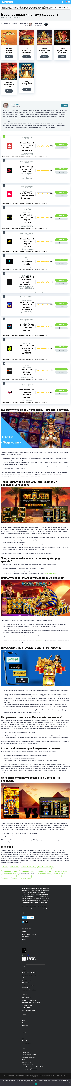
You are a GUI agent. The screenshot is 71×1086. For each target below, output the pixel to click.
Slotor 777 (24, 1040)
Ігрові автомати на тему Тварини (39, 875)
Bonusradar (34, 1069)
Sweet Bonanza (25, 1025)
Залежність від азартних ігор (29, 1000)
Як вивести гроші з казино (29, 972)
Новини (24, 970)
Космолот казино (26, 1043)
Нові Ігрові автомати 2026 (26, 878)
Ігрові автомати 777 (14, 866)
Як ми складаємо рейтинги (29, 934)
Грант (23, 977)
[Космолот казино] (9, 307)
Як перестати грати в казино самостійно (32, 1002)
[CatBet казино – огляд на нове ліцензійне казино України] (9, 284)
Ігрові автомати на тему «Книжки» (9, 868)
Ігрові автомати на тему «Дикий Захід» (46, 866)
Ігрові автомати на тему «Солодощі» (44, 871)
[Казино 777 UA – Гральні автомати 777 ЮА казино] (9, 173)
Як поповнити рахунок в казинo (30, 975)
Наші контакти (25, 936)
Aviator (23, 1020)
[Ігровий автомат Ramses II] (9, 45)
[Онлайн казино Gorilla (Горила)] (9, 351)
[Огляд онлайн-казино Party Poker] (9, 394)
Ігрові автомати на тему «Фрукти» (44, 873)
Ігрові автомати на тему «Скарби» (27, 871)
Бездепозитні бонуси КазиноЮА (30, 990)
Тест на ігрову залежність (28, 1010)
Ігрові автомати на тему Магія (24, 875)
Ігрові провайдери (26, 980)
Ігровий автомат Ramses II (8, 50)
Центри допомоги (26, 1007)
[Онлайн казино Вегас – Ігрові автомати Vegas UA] (9, 328)
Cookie (23, 1059)
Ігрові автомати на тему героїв (8, 875)
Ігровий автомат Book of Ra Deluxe (27, 50)
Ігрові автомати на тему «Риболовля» (9, 871)
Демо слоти (4, 866)
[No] (69, 1082)
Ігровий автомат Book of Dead (27, 83)
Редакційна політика (27, 1052)
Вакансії (24, 939)
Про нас (24, 931)
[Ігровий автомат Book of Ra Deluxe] (26, 45)
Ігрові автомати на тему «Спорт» (61, 871)
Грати (8, 56)
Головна (2, 17)
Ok (35, 1083)
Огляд (62, 147)
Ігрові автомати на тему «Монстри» (26, 868)
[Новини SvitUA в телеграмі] (66, 2)
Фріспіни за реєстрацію (28, 985)
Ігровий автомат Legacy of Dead (44, 50)
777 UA (23, 1035)
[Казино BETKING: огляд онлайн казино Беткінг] (9, 196)
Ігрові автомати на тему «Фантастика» (10, 873)
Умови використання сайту (29, 1057)
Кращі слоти (14, 878)
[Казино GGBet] (9, 373)
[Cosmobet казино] (9, 264)
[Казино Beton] (9, 219)
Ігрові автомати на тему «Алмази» (28, 866)
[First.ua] (9, 148)
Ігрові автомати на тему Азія (59, 873)
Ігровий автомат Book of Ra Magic (62, 50)
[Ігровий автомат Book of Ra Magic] (62, 45)
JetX (23, 1028)
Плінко (23, 1018)
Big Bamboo (25, 1023)
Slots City (24, 1038)
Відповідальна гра (26, 997)
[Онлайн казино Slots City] (9, 243)
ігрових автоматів (32, 122)
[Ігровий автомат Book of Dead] (26, 77)
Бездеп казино (25, 982)
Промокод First (26, 987)
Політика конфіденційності (29, 1054)
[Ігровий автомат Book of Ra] (9, 79)
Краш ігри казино (5, 878)
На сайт (62, 144)
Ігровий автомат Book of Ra (9, 84)
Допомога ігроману (27, 1005)
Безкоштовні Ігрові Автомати (54, 875)
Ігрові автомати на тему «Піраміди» (43, 868)
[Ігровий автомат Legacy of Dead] (44, 45)
